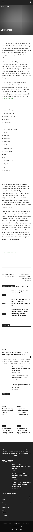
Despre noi (17, 523)
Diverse (8, 6)
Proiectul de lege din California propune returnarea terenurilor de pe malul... (21, 385)
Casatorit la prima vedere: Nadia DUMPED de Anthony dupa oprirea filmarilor (21, 484)
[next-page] (6, 320)
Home (2, 6)
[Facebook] (3, 38)
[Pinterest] (11, 38)
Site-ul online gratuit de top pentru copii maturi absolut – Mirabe (20, 475)
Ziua (3, 357)
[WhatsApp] (15, 38)
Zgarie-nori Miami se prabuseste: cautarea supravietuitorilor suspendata (25, 277)
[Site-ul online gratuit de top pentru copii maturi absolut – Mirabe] (6, 476)
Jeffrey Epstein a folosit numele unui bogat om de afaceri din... (15, 353)
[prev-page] (3, 320)
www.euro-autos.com (10, 253)
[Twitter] (7, 38)
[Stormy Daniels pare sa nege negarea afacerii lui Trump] (6, 378)
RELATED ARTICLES (8, 286)
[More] (20, 38)
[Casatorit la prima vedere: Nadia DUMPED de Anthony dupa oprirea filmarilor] (6, 485)
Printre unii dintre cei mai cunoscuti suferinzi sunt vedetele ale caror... (21, 466)
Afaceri (3, 349)
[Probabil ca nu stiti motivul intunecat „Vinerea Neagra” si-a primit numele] (6, 369)
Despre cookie (25, 523)
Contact (5, 523)
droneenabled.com (7, 98)
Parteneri (10, 523)
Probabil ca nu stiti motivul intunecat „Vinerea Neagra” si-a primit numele (21, 368)
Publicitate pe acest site (16, 527)
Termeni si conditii (23, 525)
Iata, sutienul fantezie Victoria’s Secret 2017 (8, 275)
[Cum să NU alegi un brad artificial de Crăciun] (6, 293)
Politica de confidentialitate (10, 525)
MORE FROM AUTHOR (22, 286)
